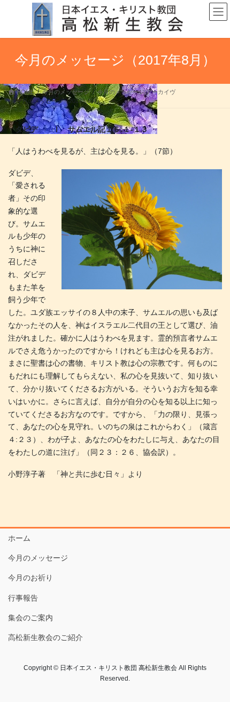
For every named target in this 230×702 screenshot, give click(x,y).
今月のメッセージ (38, 558)
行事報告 (23, 598)
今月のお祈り (30, 577)
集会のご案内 (30, 617)
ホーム (19, 538)
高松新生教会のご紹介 (45, 637)
